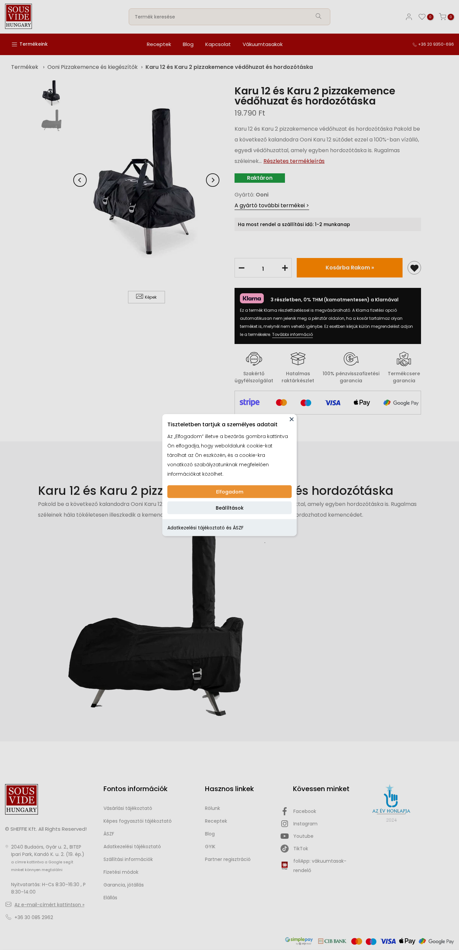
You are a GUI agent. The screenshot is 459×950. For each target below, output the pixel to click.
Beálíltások (230, 508)
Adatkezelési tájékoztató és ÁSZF (205, 527)
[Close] (292, 419)
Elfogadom (229, 491)
